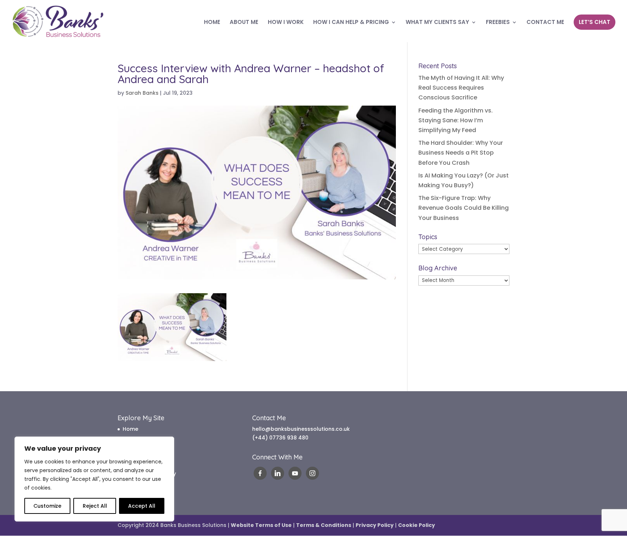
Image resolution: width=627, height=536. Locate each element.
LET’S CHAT (594, 22)
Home (130, 429)
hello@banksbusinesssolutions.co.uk (301, 429)
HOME (212, 23)
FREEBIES (498, 23)
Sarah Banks (142, 93)
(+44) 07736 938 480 (280, 437)
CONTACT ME (545, 23)
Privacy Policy (375, 525)
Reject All (95, 506)
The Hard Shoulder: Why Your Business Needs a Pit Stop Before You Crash (460, 153)
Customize (47, 506)
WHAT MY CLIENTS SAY (437, 23)
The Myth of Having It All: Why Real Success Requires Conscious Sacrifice (461, 88)
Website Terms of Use (261, 525)
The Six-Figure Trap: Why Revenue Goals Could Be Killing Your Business (463, 208)
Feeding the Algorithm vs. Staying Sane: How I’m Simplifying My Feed (455, 120)
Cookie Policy (416, 525)
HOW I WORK (286, 23)
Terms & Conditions (323, 525)
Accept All (141, 506)
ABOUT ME (244, 23)
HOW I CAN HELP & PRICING (351, 23)
